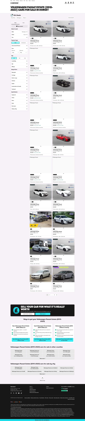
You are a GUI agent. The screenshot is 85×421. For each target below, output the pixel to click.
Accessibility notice (71, 397)
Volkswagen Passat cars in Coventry (34, 371)
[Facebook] (11, 393)
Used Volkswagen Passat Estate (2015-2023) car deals (42, 340)
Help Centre (13, 386)
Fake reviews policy (57, 397)
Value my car (42, 313)
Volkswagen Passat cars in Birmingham (18, 368)
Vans (27, 0)
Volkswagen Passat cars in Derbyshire (18, 351)
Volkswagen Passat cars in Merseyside (66, 351)
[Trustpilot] (67, 389)
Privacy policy (51, 397)
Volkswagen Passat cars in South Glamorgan (34, 355)
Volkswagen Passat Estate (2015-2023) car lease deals (64, 340)
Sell (24, 0)
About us (31, 386)
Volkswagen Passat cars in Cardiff (18, 371)
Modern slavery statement (64, 397)
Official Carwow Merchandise (34, 392)
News (30, 0)
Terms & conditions (27, 397)
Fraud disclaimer (41, 397)
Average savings (13, 408)
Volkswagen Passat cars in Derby (50, 371)
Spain (21, 401)
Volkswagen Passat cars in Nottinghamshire (18, 355)
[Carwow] (14, 3)
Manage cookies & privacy (35, 397)
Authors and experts (33, 389)
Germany (16, 401)
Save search (20, 26)
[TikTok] (21, 393)
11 (54, 294)
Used (14, 0)
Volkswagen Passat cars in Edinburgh (67, 371)
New (11, 0)
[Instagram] (16, 393)
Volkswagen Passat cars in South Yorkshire (50, 355)
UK (12, 401)
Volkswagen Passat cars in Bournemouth (34, 368)
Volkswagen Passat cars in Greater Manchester (34, 351)
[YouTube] (19, 393)
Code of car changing (71, 399)
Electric (21, 0)
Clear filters (13, 17)
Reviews (33, 0)
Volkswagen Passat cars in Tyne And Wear (66, 355)
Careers (47, 386)
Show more (42, 358)
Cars (15, 22)
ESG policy (46, 397)
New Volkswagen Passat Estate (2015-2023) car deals (21, 340)
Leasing (17, 0)
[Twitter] (13, 393)
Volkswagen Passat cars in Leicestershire (51, 351)
